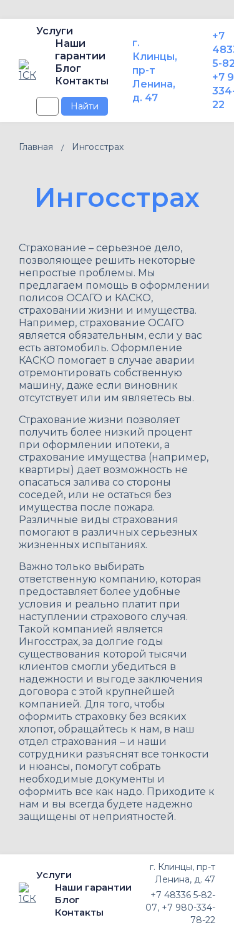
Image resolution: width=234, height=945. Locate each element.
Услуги (54, 31)
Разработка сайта (45, 932)
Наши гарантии (80, 50)
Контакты (82, 81)
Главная (36, 146)
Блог (68, 68)
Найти (85, 106)
